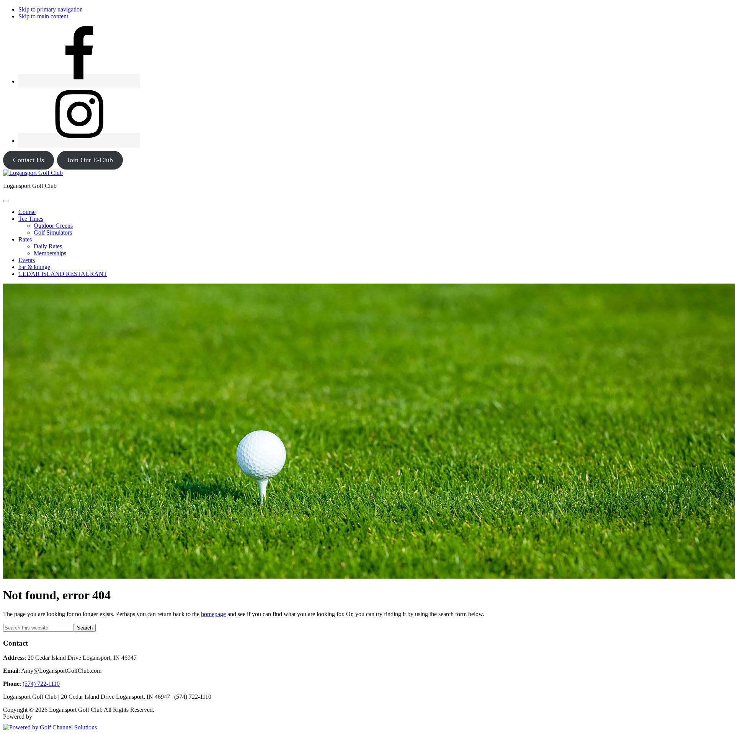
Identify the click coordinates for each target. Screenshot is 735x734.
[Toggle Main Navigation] (6, 201)
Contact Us (28, 160)
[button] (30, 218)
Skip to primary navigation (50, 9)
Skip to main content (43, 16)
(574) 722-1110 (41, 683)
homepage (213, 614)
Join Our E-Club (90, 160)
